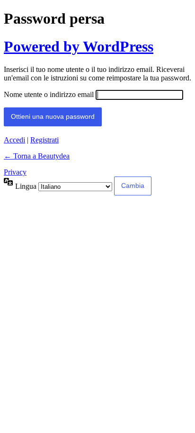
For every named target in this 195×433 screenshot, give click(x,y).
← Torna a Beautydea (37, 156)
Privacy (15, 172)
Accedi (14, 140)
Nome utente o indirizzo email (49, 94)
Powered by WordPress (78, 46)
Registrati (44, 140)
